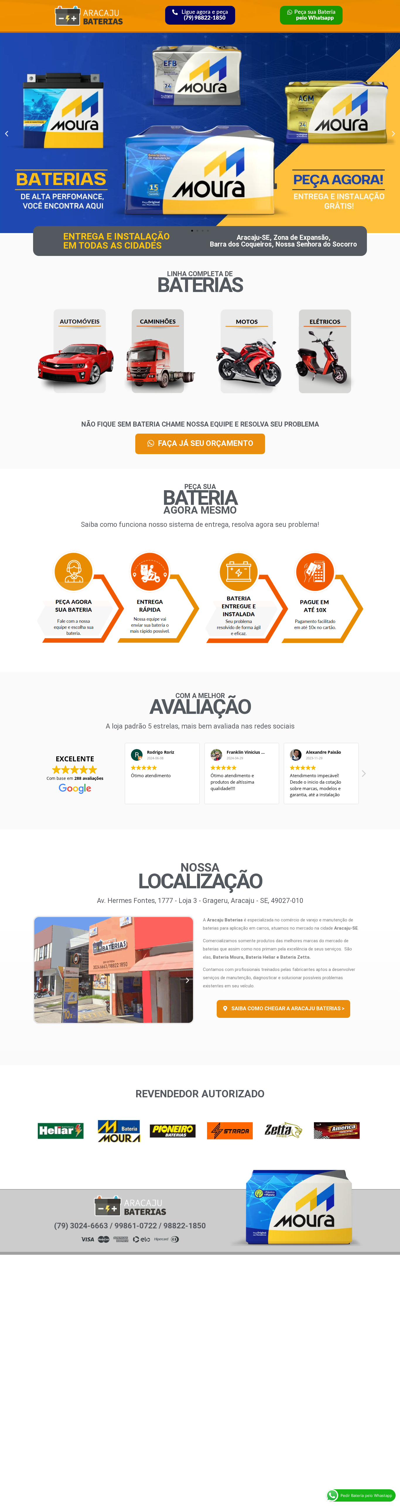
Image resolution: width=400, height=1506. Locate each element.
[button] (6, 133)
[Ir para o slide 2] (197, 231)
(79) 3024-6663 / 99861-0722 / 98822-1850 (130, 1225)
